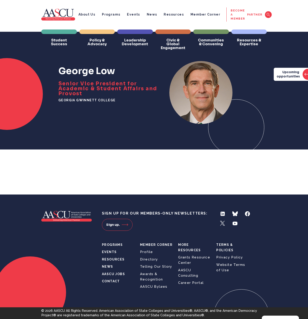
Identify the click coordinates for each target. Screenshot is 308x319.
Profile (146, 252)
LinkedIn (222, 214)
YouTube (235, 223)
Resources (174, 14)
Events (133, 14)
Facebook (247, 214)
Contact (111, 281)
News (152, 14)
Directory (149, 259)
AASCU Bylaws (154, 287)
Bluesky (235, 214)
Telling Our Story (156, 267)
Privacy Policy (229, 257)
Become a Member (238, 14)
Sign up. (113, 225)
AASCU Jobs (113, 274)
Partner (254, 14)
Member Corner (205, 14)
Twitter (222, 223)
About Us (86, 14)
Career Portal (191, 283)
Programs (111, 14)
